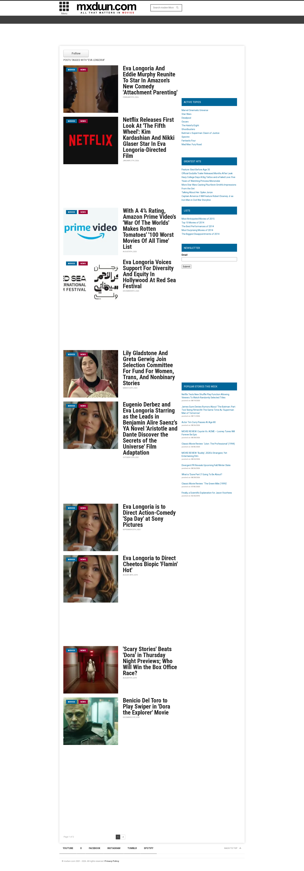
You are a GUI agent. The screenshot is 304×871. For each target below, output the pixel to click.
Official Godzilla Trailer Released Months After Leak (207, 173)
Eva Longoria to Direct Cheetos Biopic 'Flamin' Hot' (150, 564)
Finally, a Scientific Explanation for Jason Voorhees (207, 492)
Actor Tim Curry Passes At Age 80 (199, 422)
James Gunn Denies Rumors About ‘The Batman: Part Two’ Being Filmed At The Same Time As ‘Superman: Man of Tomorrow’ (208, 409)
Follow (76, 53)
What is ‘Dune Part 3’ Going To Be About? (202, 474)
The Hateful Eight (190, 125)
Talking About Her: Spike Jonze (197, 192)
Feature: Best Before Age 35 (196, 169)
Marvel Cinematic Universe (195, 110)
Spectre (186, 137)
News (83, 69)
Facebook (94, 848)
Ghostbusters (188, 129)
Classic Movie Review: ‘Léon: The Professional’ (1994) (208, 443)
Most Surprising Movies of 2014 (197, 230)
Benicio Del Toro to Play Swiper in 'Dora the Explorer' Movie (146, 706)
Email (184, 255)
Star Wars (186, 114)
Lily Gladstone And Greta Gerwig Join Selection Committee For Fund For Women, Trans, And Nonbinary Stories (149, 368)
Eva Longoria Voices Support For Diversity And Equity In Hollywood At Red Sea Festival (149, 274)
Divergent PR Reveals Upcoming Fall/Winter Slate (206, 465)
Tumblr (132, 848)
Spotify (148, 848)
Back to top (231, 848)
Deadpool (186, 118)
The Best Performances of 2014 (198, 226)
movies (71, 69)
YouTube (68, 848)
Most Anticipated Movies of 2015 (198, 219)
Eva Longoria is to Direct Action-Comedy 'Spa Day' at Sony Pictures (149, 515)
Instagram (113, 848)
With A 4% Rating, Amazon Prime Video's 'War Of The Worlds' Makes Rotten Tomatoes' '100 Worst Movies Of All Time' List (149, 228)
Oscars (185, 121)
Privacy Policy (111, 861)
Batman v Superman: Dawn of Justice (200, 133)
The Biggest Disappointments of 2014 (200, 234)
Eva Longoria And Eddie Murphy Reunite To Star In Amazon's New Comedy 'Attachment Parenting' (150, 80)
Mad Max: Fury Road (192, 144)
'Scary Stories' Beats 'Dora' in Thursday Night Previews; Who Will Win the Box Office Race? (150, 661)
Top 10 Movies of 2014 (193, 222)
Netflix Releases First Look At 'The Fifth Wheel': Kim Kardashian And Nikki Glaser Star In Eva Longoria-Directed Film (148, 137)
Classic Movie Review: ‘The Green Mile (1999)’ (204, 483)
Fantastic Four (189, 140)
